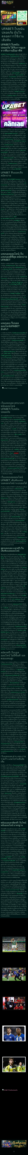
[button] (14, 7)
